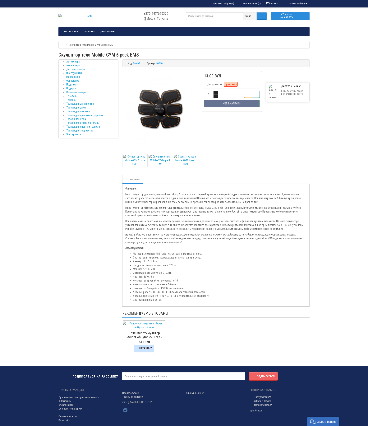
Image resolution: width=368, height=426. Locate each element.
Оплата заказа (65, 404)
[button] (323, 421)
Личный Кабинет (195, 393)
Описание (134, 179)
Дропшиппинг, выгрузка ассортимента (78, 397)
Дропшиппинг (108, 31)
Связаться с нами (67, 416)
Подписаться (266, 376)
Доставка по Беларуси (70, 408)
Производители (130, 393)
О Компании (64, 401)
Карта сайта (64, 420)
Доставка (89, 31)
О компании (71, 31)
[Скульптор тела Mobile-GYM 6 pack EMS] (160, 109)
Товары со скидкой (132, 396)
